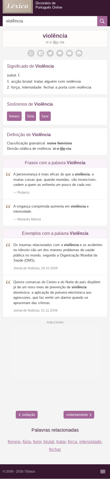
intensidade (90, 441)
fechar (55, 449)
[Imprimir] (79, 53)
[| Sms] (59, 53)
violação (28, 415)
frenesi (14, 116)
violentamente (77, 415)
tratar (61, 441)
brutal (49, 441)
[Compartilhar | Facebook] (40, 53)
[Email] (69, 53)
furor (45, 116)
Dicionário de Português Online (49, 5)
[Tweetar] (50, 53)
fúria (30, 116)
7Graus (29, 471)
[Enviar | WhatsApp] (31, 53)
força (72, 441)
